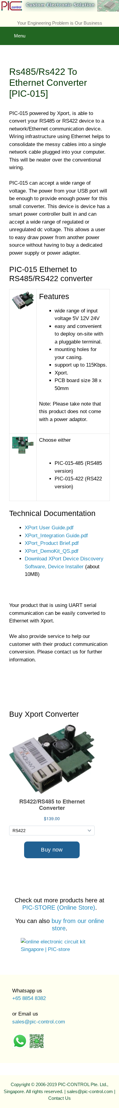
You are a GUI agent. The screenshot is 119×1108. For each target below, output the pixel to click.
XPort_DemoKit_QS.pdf (51, 551)
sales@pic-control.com (38, 1022)
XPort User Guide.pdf (49, 528)
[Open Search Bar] (110, 31)
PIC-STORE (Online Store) (58, 907)
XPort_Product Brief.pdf (52, 543)
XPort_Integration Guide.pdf (56, 535)
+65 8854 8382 (29, 998)
